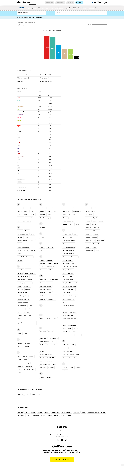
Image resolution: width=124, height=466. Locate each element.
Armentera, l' (29, 217)
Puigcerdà (51, 367)
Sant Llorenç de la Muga (69, 286)
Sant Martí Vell (66, 292)
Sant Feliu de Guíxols (68, 250)
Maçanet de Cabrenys (45, 286)
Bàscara (20, 260)
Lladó (42, 260)
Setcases (75, 331)
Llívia (50, 270)
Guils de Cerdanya (45, 217)
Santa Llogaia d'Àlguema (69, 318)
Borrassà (32, 250)
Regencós (71, 208)
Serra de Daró (66, 331)
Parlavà (49, 344)
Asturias (33, 412)
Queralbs (49, 377)
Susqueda (78, 335)
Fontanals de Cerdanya (24, 363)
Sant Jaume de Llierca (68, 263)
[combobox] (82, 12)
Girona (55, 211)
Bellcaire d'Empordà (23, 234)
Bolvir (19, 250)
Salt (75, 234)
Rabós (65, 208)
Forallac (20, 369)
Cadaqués (20, 273)
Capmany (27, 289)
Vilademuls (88, 234)
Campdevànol (21, 279)
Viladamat (88, 231)
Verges (94, 221)
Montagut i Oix (51, 299)
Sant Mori (65, 302)
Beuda (26, 237)
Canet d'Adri (27, 286)
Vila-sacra (94, 224)
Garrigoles (42, 208)
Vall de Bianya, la (90, 211)
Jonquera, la (50, 247)
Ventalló (88, 221)
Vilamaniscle (96, 244)
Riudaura (65, 217)
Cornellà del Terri (22, 315)
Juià (42, 250)
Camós (19, 286)
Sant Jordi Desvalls (67, 276)
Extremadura (21, 415)
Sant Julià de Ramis (68, 279)
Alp (32, 211)
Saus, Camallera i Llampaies (70, 325)
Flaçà (19, 359)
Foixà (25, 359)
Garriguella (50, 208)
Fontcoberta (29, 366)
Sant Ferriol (66, 257)
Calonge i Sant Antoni (23, 276)
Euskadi (103, 412)
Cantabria (47, 412)
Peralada (42, 351)
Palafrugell (43, 331)
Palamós (50, 331)
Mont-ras (42, 299)
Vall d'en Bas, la (96, 208)
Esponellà (26, 346)
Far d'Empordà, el (22, 356)
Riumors (65, 224)
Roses (71, 224)
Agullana (20, 208)
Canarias (40, 412)
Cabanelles (20, 270)
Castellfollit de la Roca (23, 299)
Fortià (19, 372)
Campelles (29, 279)
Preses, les (43, 367)
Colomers (26, 312)
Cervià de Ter (21, 309)
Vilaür (94, 247)
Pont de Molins (51, 357)
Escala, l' (20, 343)
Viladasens (96, 231)
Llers (42, 266)
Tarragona (40, 394)
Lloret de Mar (50, 266)
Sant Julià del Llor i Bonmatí (70, 283)
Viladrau (96, 234)
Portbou (55, 364)
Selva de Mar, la (67, 328)
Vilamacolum (100, 240)
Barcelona (20, 394)
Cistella (29, 309)
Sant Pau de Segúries (68, 305)
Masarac (42, 283)
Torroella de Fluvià (68, 351)
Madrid (50, 415)
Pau (55, 344)
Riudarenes (72, 214)
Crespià (19, 318)
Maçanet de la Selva (45, 289)
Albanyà (20, 211)
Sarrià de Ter (74, 322)
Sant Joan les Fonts (68, 273)
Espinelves (27, 343)
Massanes (49, 283)
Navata (42, 309)
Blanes (19, 244)
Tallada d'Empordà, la (69, 344)
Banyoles (20, 231)
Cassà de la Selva (22, 292)
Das (26, 333)
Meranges (42, 292)
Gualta (49, 214)
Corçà (30, 315)
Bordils (26, 250)
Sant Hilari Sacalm (67, 260)
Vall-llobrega (89, 214)
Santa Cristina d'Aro (68, 315)
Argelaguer (20, 217)
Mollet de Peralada (45, 296)
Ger (49, 211)
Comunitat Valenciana (93, 412)
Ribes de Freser (67, 211)
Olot (48, 318)
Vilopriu (97, 250)
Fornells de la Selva (29, 369)
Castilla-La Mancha (66, 412)
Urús (65, 370)
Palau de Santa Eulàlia (46, 335)
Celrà (31, 305)
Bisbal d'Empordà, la (23, 240)
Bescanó (20, 237)
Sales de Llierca (67, 234)
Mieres (49, 292)
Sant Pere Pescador (68, 309)
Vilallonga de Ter (90, 240)
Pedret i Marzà (44, 348)
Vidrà (87, 224)
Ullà (72, 367)
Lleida (33, 394)
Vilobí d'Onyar (89, 250)
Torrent (72, 348)
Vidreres (101, 221)
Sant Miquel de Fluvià (68, 299)
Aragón (27, 412)
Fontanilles (20, 366)
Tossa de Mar (72, 357)
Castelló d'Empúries (23, 302)
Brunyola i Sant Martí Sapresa (25, 257)
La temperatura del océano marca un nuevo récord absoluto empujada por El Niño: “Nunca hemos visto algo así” (62, 8)
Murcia (62, 415)
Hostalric (42, 227)
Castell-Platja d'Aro (23, 296)
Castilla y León (55, 412)
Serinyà (76, 328)
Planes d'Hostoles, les (46, 354)
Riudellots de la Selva (68, 221)
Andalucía (20, 412)
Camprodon (28, 283)
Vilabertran (88, 227)
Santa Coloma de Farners (69, 312)
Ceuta (83, 412)
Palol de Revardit (44, 341)
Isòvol (42, 237)
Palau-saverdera (53, 338)
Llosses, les (43, 270)
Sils (65, 335)
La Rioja (43, 415)
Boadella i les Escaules (23, 247)
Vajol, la (88, 208)
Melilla (56, 415)
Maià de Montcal (54, 279)
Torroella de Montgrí (68, 354)
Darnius (20, 333)
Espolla (19, 346)
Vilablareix (96, 227)
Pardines (42, 344)
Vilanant (88, 247)
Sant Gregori (74, 257)
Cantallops (20, 289)
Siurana (71, 335)
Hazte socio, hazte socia (62, 459)
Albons (26, 211)
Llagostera (49, 260)
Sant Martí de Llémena (69, 289)
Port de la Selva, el (45, 364)
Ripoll (64, 214)
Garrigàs (42, 211)
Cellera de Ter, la (22, 305)
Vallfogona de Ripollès (91, 217)
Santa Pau (65, 322)
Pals (53, 341)
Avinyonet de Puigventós (24, 221)
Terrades (65, 348)
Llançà (56, 263)
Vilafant (88, 237)
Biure (32, 240)
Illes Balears (36, 415)
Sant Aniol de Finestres (69, 240)
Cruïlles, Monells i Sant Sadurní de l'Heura (26, 323)
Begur (26, 231)
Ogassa (42, 318)
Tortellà (78, 354)
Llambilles (42, 263)
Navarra (69, 415)
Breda (19, 253)
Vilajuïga (94, 237)
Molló (54, 296)
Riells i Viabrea (77, 211)
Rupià (77, 224)
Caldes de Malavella (30, 273)
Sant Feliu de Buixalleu (69, 247)
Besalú (32, 234)
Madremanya (43, 279)
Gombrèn (42, 214)
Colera (19, 312)
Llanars (50, 263)
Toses (65, 357)
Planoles (42, 357)
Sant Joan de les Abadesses (70, 266)
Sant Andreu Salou (67, 237)
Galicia (28, 415)
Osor (42, 322)
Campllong (20, 283)
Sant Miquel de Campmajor (70, 296)
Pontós (42, 361)
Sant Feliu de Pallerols (68, 253)
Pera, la (52, 348)
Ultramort (78, 367)
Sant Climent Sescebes (68, 244)
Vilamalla (88, 244)
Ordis (54, 318)
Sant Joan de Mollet (68, 270)
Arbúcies (32, 214)
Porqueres (49, 361)
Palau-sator (43, 338)
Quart (42, 377)
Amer (19, 214)
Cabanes (28, 270)
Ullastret (65, 367)
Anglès (26, 214)
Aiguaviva (27, 208)
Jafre (42, 247)
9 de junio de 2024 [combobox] (23, 12)
